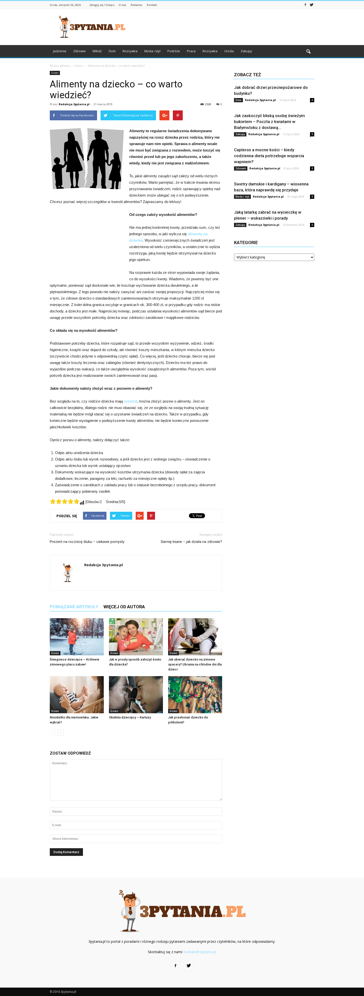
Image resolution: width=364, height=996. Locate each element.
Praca (191, 51)
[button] (308, 52)
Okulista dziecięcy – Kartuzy (130, 717)
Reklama (136, 5)
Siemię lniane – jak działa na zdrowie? (191, 541)
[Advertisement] (224, 27)
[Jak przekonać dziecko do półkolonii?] (195, 694)
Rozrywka (130, 51)
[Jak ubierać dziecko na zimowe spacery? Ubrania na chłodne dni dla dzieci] (195, 636)
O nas (122, 5)
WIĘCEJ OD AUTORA (124, 606)
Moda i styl (152, 51)
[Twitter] (311, 4)
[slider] (64, 501)
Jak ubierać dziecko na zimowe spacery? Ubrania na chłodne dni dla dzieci (195, 664)
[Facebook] (305, 4)
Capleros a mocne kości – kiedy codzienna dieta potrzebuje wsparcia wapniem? (269, 155)
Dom (112, 51)
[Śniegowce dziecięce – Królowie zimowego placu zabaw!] (77, 636)
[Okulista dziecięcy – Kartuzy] (136, 694)
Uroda (229, 51)
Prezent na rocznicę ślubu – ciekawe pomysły (87, 541)
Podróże (173, 51)
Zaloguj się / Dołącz (102, 5)
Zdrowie (79, 51)
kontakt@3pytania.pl (200, 951)
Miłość (97, 51)
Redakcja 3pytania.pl (74, 104)
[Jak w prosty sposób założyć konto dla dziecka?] (136, 636)
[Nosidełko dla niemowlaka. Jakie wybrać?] (77, 694)
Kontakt (152, 5)
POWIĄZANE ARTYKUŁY (74, 606)
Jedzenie (59, 51)
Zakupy (246, 51)
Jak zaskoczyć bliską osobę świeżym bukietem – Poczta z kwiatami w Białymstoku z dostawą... (269, 121)
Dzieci (54, 73)
